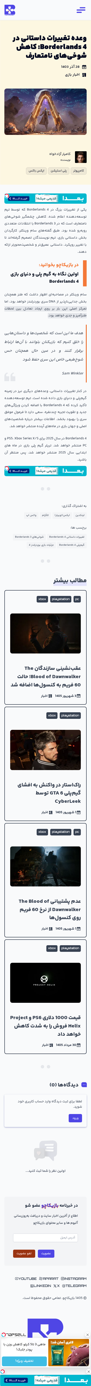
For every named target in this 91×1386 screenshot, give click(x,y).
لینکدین (79, 515)
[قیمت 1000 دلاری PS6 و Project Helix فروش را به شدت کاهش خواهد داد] (45, 996)
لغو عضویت (24, 1253)
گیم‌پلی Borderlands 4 (71, 545)
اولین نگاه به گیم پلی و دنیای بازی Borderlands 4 (44, 278)
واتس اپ (31, 515)
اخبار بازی (72, 75)
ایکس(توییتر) (62, 515)
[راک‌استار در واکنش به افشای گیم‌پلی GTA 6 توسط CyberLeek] (45, 764)
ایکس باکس (36, 170)
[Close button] (87, 1334)
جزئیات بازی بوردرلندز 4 (41, 545)
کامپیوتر (78, 170)
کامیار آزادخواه (60, 154)
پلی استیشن (59, 170)
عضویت (46, 1253)
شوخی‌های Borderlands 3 (29, 537)
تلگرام (45, 515)
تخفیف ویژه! (24, 1361)
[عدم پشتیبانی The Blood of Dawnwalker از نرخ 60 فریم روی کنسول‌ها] (45, 880)
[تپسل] (6, 195)
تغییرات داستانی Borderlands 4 (66, 537)
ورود (75, 1118)
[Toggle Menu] (80, 10)
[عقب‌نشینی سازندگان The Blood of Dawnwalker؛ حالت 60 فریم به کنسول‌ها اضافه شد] (45, 647)
